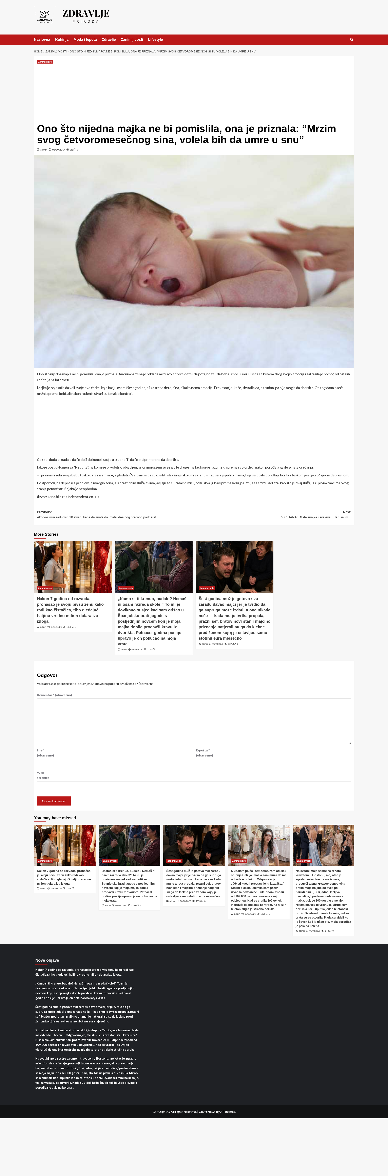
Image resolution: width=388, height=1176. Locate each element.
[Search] (351, 39)
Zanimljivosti (132, 40)
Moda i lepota (85, 40)
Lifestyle (155, 40)
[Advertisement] (194, 93)
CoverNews (207, 1111)
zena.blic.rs (56, 496)
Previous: (96, 514)
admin (43, 149)
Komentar (54, 695)
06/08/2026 (56, 627)
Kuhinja (62, 40)
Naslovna (42, 40)
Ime (45, 752)
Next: (316, 514)
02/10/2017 (58, 149)
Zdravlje (109, 40)
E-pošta (204, 752)
